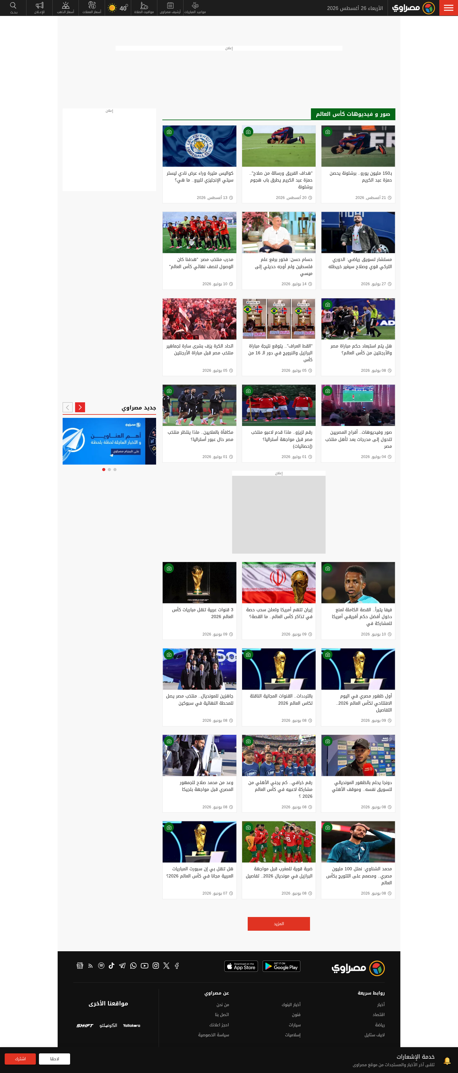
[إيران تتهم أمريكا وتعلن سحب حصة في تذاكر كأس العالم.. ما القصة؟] (279, 582)
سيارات (295, 1025)
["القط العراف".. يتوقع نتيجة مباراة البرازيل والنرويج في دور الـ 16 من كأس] (279, 319)
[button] (448, 8)
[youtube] (144, 966)
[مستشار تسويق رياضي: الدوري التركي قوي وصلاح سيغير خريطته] (358, 232)
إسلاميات (293, 1035)
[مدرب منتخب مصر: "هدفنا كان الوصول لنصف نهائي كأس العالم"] (199, 232)
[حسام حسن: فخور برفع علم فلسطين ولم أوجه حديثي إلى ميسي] (279, 232)
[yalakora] (131, 1026)
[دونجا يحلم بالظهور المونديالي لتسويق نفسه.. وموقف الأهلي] (358, 755)
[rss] (91, 966)
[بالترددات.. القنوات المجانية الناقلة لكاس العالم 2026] (279, 669)
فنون (296, 1015)
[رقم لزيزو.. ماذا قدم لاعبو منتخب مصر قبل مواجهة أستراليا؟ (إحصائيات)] (279, 405)
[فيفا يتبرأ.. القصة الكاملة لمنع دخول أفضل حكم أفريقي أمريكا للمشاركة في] (358, 582)
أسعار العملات (92, 12)
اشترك (20, 1059)
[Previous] (80, 407)
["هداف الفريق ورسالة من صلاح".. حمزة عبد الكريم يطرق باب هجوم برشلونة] (279, 146)
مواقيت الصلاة (144, 12)
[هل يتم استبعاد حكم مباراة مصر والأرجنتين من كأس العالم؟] (358, 319)
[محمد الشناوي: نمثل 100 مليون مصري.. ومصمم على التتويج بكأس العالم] (358, 842)
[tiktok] (111, 966)
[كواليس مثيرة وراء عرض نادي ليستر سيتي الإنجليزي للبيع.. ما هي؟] (199, 146)
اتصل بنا (222, 1015)
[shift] (85, 1026)
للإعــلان (39, 12)
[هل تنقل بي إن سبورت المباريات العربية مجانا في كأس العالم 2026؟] (199, 842)
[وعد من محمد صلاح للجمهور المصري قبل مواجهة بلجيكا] (199, 755)
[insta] (156, 966)
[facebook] (177, 966)
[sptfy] (101, 966)
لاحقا (54, 1059)
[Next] (68, 407)
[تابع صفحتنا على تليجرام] (109, 441)
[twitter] (166, 966)
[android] (281, 966)
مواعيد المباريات (195, 12)
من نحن (223, 1005)
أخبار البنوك (291, 1005)
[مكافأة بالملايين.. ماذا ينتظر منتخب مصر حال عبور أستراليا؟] (199, 405)
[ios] (241, 966)
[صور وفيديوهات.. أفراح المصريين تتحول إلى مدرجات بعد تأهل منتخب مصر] (358, 405)
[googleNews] (80, 966)
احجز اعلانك (219, 1025)
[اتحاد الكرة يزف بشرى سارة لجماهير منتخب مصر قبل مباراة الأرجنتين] (199, 319)
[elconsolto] (108, 1026)
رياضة (380, 1025)
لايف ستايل (375, 1035)
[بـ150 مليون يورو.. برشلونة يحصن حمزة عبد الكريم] (358, 146)
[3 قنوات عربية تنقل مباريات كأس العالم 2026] (199, 582)
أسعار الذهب (65, 12)
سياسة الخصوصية (213, 1035)
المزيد (279, 924)
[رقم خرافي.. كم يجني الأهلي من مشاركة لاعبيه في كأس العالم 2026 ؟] (279, 755)
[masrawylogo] (353, 968)
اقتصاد (379, 1015)
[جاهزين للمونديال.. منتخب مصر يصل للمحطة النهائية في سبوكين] (199, 669)
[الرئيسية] (413, 8)
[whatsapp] (133, 966)
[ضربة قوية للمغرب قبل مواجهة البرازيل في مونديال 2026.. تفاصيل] (279, 842)
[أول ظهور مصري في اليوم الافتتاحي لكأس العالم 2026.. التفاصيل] (358, 669)
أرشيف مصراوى (170, 12)
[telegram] (122, 966)
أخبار (381, 1005)
